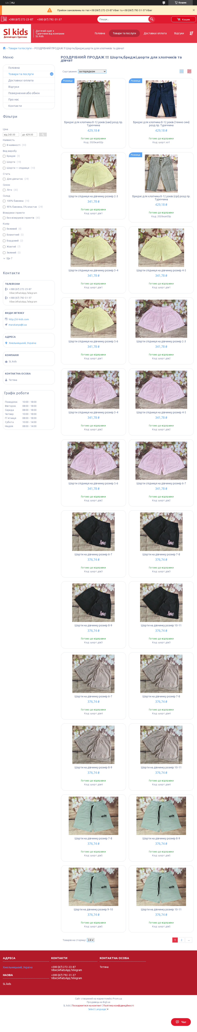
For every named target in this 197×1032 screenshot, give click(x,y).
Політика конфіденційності (118, 1005)
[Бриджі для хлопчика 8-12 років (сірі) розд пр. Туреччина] (161, 173)
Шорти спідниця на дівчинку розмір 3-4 (93, 270)
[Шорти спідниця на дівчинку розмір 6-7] (161, 460)
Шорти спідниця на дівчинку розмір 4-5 (161, 270)
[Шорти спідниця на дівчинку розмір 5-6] (93, 318)
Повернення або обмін (24, 93)
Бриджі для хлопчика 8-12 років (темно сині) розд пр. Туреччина (161, 124)
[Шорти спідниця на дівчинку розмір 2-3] (93, 173)
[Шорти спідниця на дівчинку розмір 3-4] (93, 247)
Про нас (13, 99)
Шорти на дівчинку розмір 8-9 (93, 625)
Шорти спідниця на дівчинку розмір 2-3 (93, 196)
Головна (100, 33)
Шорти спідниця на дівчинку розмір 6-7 (161, 483)
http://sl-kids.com (19, 319)
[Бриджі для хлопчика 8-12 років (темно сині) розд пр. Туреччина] (161, 99)
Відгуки (179, 33)
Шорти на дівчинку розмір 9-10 (93, 909)
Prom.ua (117, 998)
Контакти (15, 105)
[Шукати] (151, 19)
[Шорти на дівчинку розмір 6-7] (93, 531)
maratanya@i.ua (18, 324)
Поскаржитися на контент (87, 1005)
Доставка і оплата (155, 33)
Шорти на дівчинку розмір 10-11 (161, 625)
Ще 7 (9, 258)
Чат (183, 1022)
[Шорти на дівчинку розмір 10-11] (161, 602)
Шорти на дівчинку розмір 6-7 (93, 554)
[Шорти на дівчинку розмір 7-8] (161, 531)
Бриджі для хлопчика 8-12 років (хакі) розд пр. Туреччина (93, 124)
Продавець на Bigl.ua (98, 1002)
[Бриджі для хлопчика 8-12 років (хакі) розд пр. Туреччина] (93, 99)
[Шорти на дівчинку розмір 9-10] (93, 886)
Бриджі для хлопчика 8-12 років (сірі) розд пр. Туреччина (161, 198)
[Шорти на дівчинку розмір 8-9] (93, 602)
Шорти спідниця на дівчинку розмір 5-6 (93, 341)
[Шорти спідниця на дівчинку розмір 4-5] (161, 247)
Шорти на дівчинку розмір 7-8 (161, 554)
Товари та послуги (124, 33)
